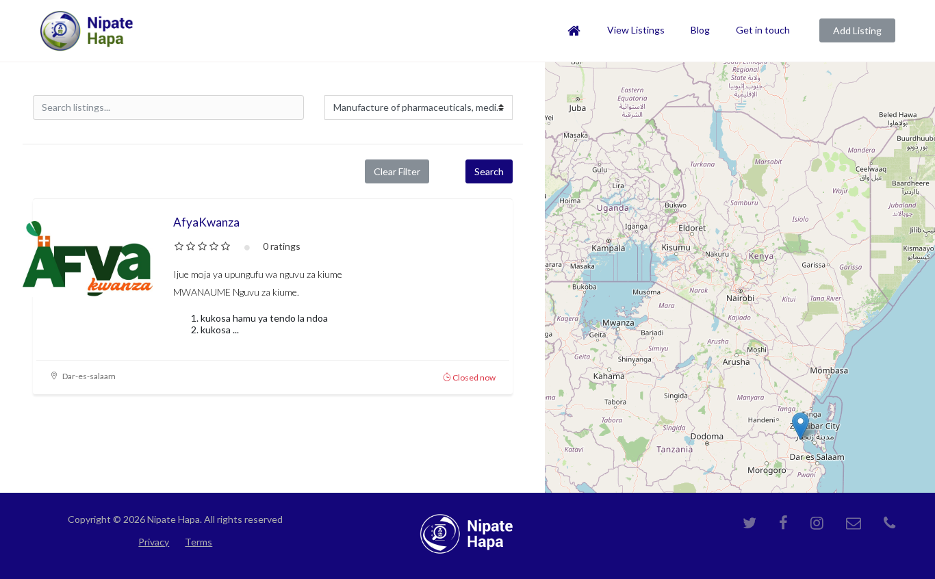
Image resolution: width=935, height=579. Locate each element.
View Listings (636, 30)
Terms (198, 542)
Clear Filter (397, 171)
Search (489, 171)
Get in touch (763, 30)
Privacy (153, 542)
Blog (700, 30)
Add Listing (857, 30)
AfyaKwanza (206, 222)
